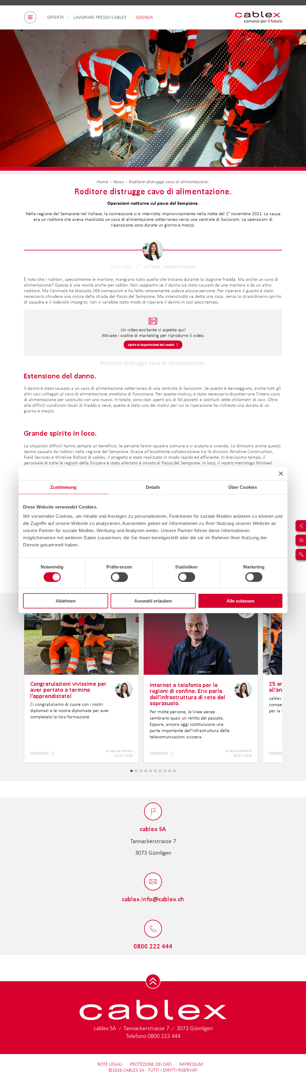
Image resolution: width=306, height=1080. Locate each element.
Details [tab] (153, 486)
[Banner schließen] (281, 473)
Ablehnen (66, 600)
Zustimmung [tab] (63, 486)
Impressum (191, 1064)
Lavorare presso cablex (100, 17)
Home (102, 181)
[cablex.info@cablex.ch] (153, 882)
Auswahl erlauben (153, 600)
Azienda (144, 17)
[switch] (119, 577)
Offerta (55, 17)
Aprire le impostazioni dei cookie (151, 344)
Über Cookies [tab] (242, 486)
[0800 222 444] (153, 929)
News (118, 181)
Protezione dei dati (151, 1064)
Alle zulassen (240, 600)
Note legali (110, 1064)
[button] (131, 771)
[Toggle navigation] (30, 17)
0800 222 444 (164, 1036)
